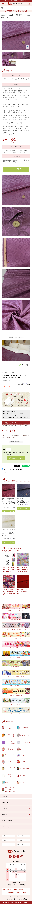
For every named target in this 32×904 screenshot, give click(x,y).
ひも (21, 749)
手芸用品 (22, 775)
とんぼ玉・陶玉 (24, 768)
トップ (2, 14)
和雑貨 (22, 782)
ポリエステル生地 (10, 14)
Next (27, 38)
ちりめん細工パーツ (10, 768)
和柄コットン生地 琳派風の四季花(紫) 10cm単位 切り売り (23, 569)
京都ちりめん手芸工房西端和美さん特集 (10, 789)
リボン (22, 755)
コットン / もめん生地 (10, 727)
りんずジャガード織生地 (10, 742)
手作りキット (24, 762)
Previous (4, 38)
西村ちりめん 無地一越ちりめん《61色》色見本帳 (8, 569)
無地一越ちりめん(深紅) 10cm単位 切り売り (23, 591)
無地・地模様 (19, 14)
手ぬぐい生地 (9, 762)
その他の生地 (9, 749)
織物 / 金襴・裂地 (25, 735)
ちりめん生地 (24, 727)
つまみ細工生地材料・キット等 (9, 735)
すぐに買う (16, 169)
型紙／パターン (9, 782)
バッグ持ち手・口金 (10, 775)
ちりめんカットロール (10, 755)
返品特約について (7, 473)
